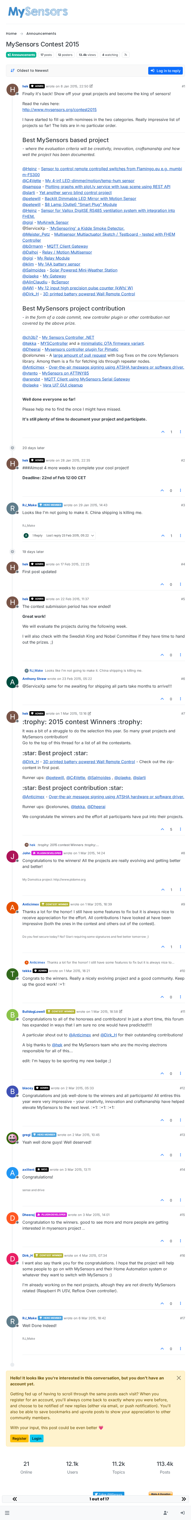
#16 (182, 1255)
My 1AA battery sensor (59, 264)
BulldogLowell (33, 1011)
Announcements (23, 55)
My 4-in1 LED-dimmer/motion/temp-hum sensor (90, 180)
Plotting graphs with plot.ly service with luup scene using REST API (107, 186)
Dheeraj (28, 1215)
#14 (182, 1169)
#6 (183, 679)
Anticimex (30, 904)
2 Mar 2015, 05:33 (80, 1088)
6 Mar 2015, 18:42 (92, 1318)
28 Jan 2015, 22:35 (75, 460)
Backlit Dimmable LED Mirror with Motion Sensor (90, 198)
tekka (27, 971)
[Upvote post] (162, 432)
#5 (183, 599)
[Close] (179, 1378)
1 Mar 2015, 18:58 (104, 1011)
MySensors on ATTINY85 (65, 373)
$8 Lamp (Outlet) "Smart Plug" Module (81, 204)
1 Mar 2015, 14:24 (91, 853)
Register (19, 1438)
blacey (27, 1088)
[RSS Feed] (126, 54)
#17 (182, 1318)
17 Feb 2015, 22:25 (75, 564)
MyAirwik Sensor (53, 222)
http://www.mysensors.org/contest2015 (59, 109)
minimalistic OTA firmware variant (112, 343)
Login (36, 1438)
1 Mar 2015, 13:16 (74, 713)
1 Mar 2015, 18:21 (77, 971)
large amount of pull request (79, 355)
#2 (183, 460)
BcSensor (60, 281)
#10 (182, 971)
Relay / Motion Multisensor (67, 252)
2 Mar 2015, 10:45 (86, 1135)
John (26, 853)
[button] (7, 1513)
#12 (182, 1088)
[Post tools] (180, 432)
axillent (28, 1169)
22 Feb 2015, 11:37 (75, 599)
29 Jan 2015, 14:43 (93, 505)
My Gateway (54, 275)
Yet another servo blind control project (75, 192)
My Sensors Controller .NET (68, 337)
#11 (183, 1011)
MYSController (54, 343)
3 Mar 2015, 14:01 (96, 1215)
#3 (183, 505)
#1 (183, 86)
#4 (183, 564)
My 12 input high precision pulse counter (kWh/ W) (85, 287)
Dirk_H (27, 1255)
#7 (183, 713)
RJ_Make (29, 505)
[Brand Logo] (38, 12)
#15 (182, 1215)
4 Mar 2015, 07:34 (93, 1255)
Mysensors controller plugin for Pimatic (81, 349)
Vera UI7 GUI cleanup (63, 385)
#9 (183, 904)
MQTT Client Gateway (67, 246)
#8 (183, 853)
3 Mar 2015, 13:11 (78, 1169)
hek (25, 86)
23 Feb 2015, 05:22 (77, 679)
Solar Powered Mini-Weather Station (83, 270)
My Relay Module (53, 258)
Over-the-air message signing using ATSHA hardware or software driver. (116, 367)
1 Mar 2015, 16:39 (98, 904)
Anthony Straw (34, 679)
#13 (182, 1135)
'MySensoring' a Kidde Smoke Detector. (87, 228)
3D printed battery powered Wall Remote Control (89, 293)
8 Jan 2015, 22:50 (74, 86)
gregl (26, 1135)
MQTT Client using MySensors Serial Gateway (87, 379)
